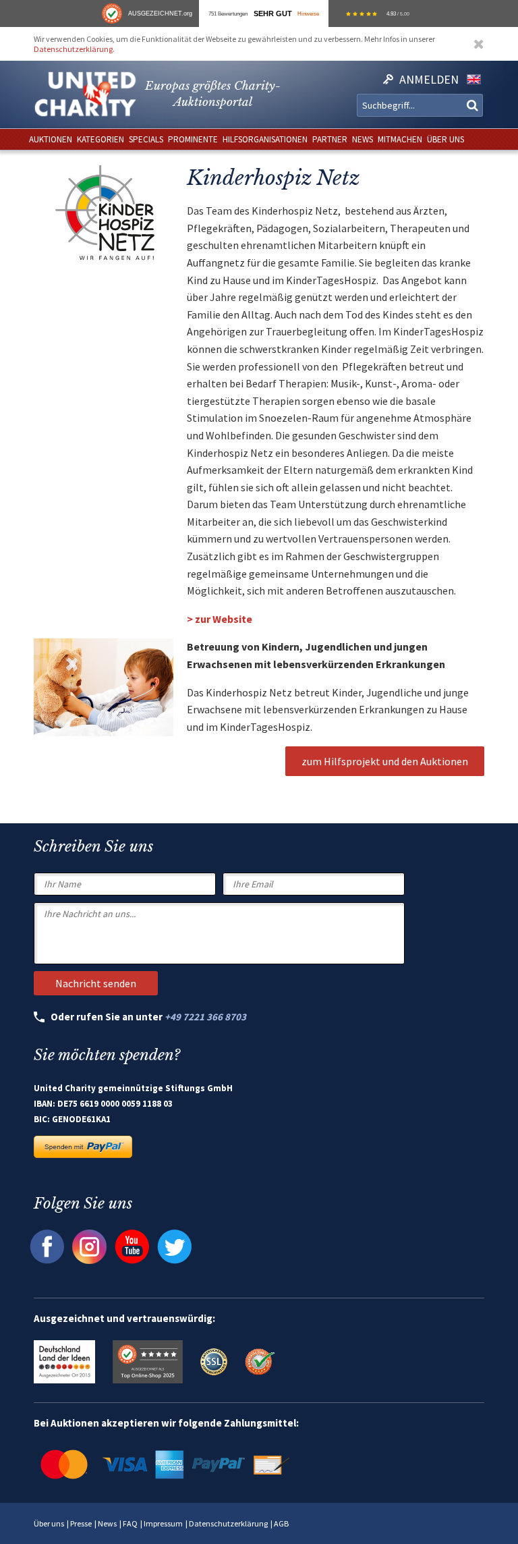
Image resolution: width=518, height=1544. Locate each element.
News (107, 1523)
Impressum (163, 1523)
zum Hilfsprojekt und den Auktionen (384, 761)
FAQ (130, 1523)
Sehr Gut (273, 13)
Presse (81, 1523)
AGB (281, 1523)
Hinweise (308, 13)
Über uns (49, 1523)
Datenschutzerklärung (73, 49)
